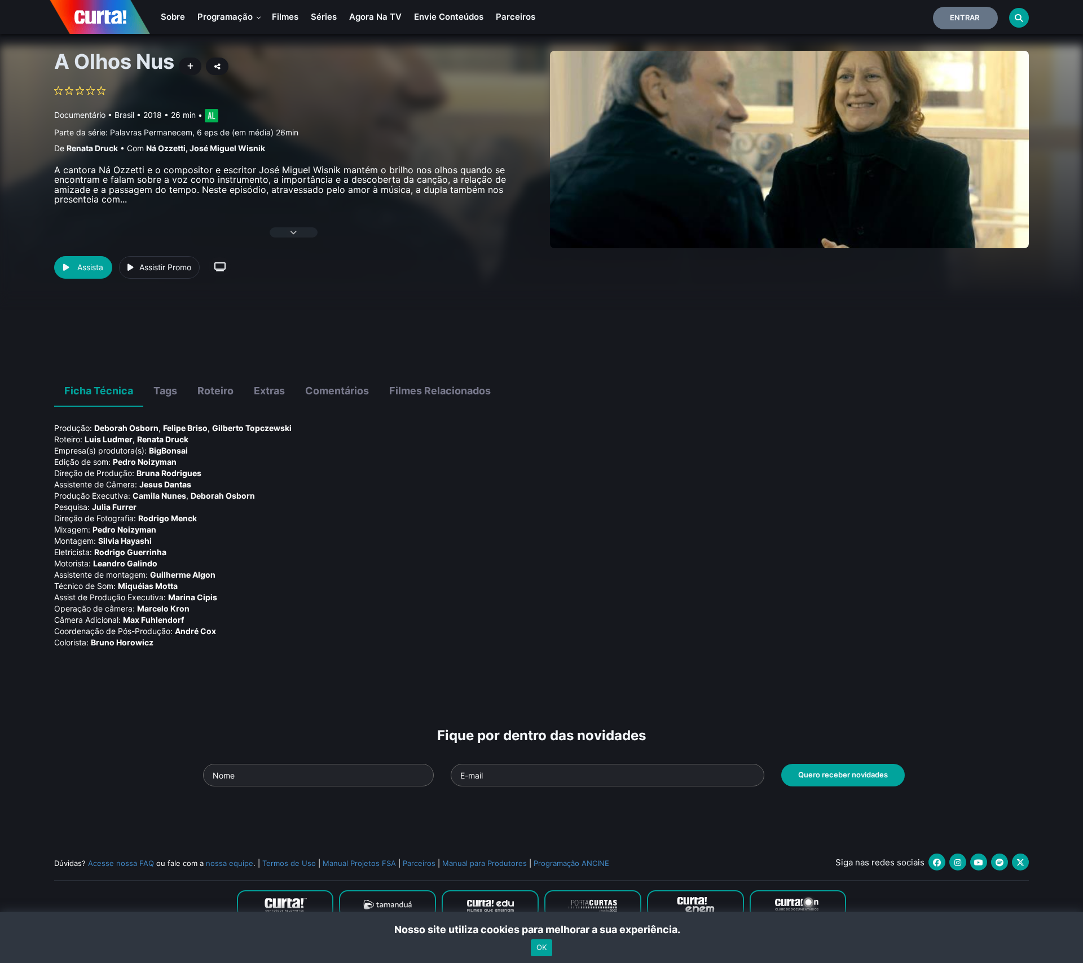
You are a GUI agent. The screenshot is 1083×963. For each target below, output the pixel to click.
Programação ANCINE (571, 863)
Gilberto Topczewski (252, 428)
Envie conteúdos (448, 16)
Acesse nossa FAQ (121, 863)
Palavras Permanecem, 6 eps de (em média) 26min (204, 132)
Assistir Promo (165, 267)
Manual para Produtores (484, 863)
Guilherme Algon (182, 574)
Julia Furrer (114, 507)
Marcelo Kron (163, 608)
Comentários (337, 391)
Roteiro (215, 391)
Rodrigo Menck (167, 518)
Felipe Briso (185, 428)
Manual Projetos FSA (359, 863)
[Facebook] (936, 862)
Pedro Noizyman (145, 462)
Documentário (79, 115)
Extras (269, 391)
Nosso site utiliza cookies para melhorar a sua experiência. (541, 929)
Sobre (173, 16)
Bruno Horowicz (122, 642)
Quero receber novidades (843, 774)
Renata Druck (92, 148)
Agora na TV (375, 16)
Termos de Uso (289, 863)
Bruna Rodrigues (169, 473)
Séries (324, 16)
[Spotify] (999, 862)
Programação (226, 16)
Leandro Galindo (125, 563)
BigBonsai (168, 450)
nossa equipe (229, 863)
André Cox (195, 631)
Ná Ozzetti (166, 148)
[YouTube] (978, 862)
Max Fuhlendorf (153, 620)
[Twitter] (1020, 862)
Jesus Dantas (165, 484)
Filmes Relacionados (440, 391)
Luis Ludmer (109, 439)
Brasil (124, 115)
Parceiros (515, 16)
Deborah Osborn (126, 428)
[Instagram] (957, 862)
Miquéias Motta (148, 586)
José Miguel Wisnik (227, 148)
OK (541, 947)
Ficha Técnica (98, 391)
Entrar (964, 17)
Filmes (285, 16)
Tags (165, 391)
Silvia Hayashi (125, 541)
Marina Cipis (192, 597)
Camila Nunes (159, 495)
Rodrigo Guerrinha (130, 552)
